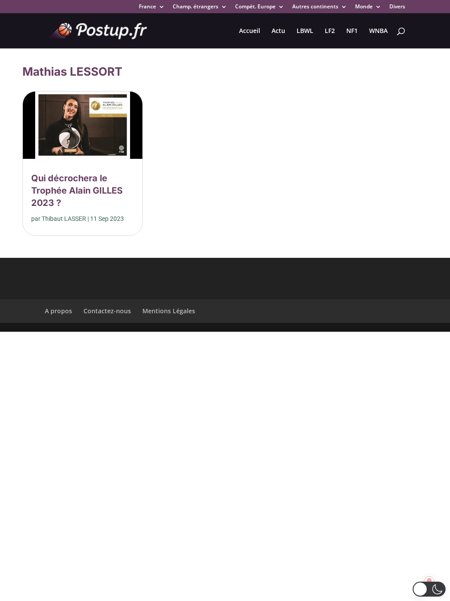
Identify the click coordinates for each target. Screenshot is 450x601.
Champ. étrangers (195, 7)
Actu (278, 31)
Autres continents (315, 7)
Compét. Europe (255, 7)
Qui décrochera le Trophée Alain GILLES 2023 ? (77, 190)
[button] (429, 589)
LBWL (305, 31)
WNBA (378, 31)
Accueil (249, 31)
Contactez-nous (107, 311)
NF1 (352, 31)
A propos (58, 311)
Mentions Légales (168, 311)
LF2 (330, 31)
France (147, 7)
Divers (397, 7)
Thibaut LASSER (64, 218)
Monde (364, 7)
